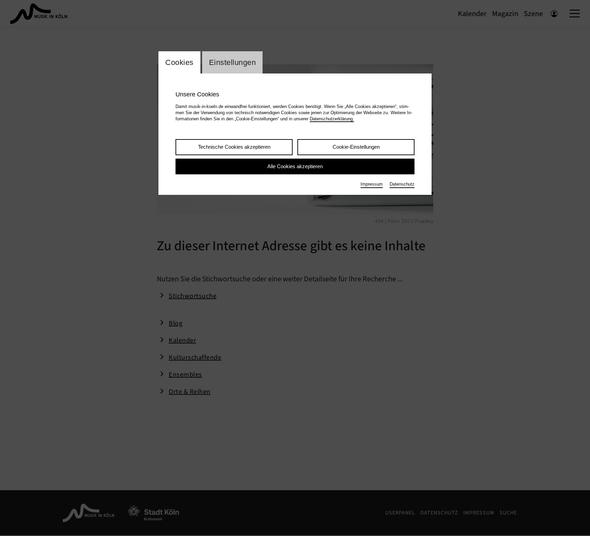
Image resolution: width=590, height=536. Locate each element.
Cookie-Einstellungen (356, 147)
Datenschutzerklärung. (332, 118)
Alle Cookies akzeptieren (295, 166)
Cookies (179, 62)
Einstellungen (232, 62)
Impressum (372, 184)
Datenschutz (402, 184)
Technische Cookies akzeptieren (234, 147)
